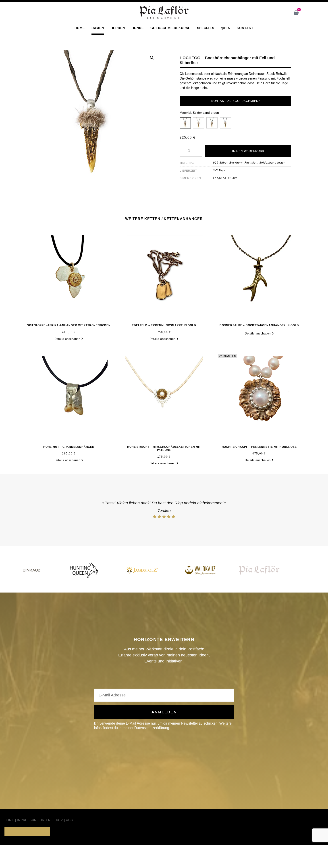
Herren (118, 28)
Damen (97, 28)
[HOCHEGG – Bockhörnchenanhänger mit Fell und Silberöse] (198, 122)
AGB (69, 820)
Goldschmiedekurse (170, 28)
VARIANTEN (227, 356)
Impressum (27, 820)
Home (80, 28)
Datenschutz (51, 820)
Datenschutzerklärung (151, 728)
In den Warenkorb (248, 151)
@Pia (225, 28)
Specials (205, 28)
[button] (152, 58)
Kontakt (245, 28)
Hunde (138, 28)
